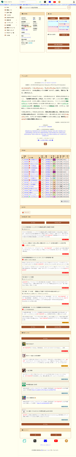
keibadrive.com (36, 131)
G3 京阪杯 (32, 184)
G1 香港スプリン (34, 159)
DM (42, 450)
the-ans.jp (43, 134)
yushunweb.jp (28, 132)
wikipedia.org (28, 131)
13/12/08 (26, 159)
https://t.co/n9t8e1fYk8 (50, 390)
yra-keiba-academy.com (53, 134)
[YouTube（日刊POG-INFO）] (54, 2)
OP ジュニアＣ (32, 194)
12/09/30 (26, 174)
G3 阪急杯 (32, 170)
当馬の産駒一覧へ (58, 48)
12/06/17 (26, 178)
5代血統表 (52, 18)
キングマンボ (62, 21)
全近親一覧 (64, 34)
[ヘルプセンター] (59, 2)
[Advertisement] (45, 63)
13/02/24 (26, 170)
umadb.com (63, 134)
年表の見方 (27, 212)
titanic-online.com (36, 134)
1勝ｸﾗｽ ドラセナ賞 (33, 190)
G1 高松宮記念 (33, 168)
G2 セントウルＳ (34, 163)
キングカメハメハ (52, 21)
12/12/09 (26, 172)
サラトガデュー (62, 29)
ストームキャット (63, 26)
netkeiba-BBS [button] (57, 222)
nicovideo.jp (44, 131)
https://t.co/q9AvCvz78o (38, 390)
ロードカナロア (52, 82)
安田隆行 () (24, 29)
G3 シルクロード (34, 182)
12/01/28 (26, 182)
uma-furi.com (36, 132)
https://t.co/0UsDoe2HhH (43, 403)
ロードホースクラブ (26, 37)
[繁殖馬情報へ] (57, 21)
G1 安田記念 (33, 165)
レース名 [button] (31, 157)
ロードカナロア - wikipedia (45, 126)
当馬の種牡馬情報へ (58, 44)
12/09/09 (26, 176)
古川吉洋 (48, 196)
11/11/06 (26, 186)
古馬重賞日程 (65, 201)
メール (47, 450)
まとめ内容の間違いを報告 (45, 140)
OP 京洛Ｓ (31, 186)
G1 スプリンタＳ (34, 161)
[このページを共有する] (69, 7)
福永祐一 (48, 178)
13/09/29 (26, 161)
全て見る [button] (33, 222)
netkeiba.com (62, 131)
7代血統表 (64, 18)
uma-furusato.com (53, 132)
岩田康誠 (48, 159)
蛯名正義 (48, 194)
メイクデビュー (34, 196)
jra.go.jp (50, 131)
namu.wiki (55, 131)
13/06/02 (26, 165)
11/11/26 (26, 184)
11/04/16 (26, 190)
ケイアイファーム (25, 34)
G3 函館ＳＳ (33, 178)
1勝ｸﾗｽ (30, 192)
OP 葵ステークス (33, 188)
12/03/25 (26, 180)
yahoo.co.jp (62, 132)
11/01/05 (26, 194)
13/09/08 (26, 163)
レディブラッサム (52, 26)
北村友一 (48, 188)
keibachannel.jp (44, 132)
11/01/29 (26, 192)
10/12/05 (26, 196)
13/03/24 (26, 168)
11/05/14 (26, 188)
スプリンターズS (45, 82)
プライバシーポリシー (45, 445)
